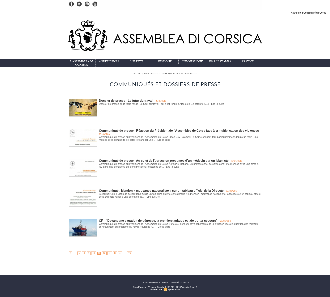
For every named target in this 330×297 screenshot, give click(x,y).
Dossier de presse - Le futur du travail (126, 100)
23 (129, 253)
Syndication (174, 289)
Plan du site (156, 289)
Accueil (137, 74)
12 (104, 253)
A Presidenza (109, 61)
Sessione (165, 61)
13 (110, 253)
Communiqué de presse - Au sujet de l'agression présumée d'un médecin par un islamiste (164, 160)
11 (99, 253)
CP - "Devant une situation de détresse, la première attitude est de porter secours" (158, 220)
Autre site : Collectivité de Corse (308, 12)
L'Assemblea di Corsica (81, 63)
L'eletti (136, 61)
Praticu (248, 61)
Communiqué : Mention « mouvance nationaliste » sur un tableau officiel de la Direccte (161, 190)
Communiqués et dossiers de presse (179, 74)
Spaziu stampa (220, 61)
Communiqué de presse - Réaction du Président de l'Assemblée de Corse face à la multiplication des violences (179, 130)
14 (115, 253)
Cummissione (192, 61)
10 (94, 253)
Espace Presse (151, 74)
